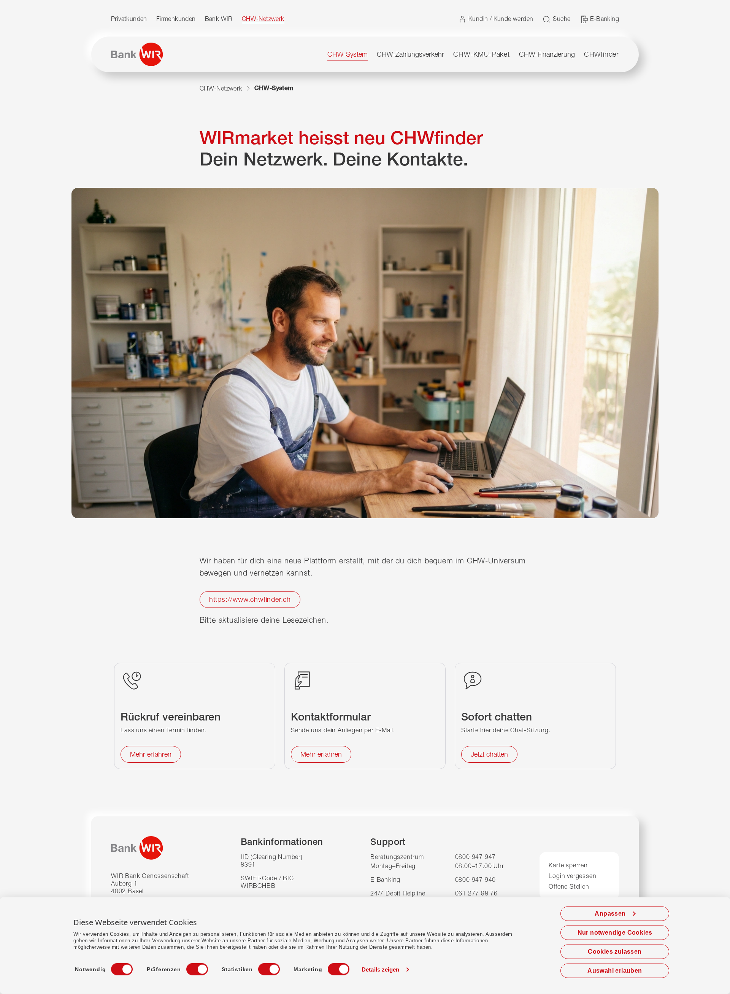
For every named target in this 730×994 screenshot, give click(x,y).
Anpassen (610, 913)
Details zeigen (380, 969)
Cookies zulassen (614, 951)
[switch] (190, 967)
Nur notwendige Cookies (615, 932)
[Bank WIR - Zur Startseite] (137, 54)
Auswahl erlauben (614, 970)
